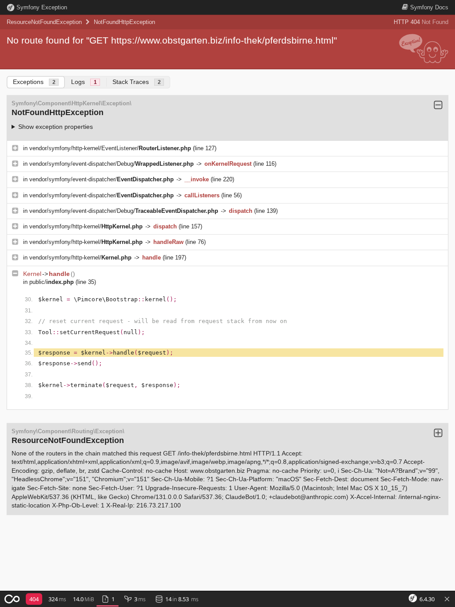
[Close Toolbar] (447, 599)
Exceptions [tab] (34, 81)
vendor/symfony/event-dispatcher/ (101, 179)
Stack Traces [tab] (136, 81)
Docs (429, 7)
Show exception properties (55, 126)
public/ (51, 282)
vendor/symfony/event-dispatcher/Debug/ (111, 163)
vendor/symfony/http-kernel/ (86, 226)
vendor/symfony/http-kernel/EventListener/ (110, 148)
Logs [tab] (84, 81)
